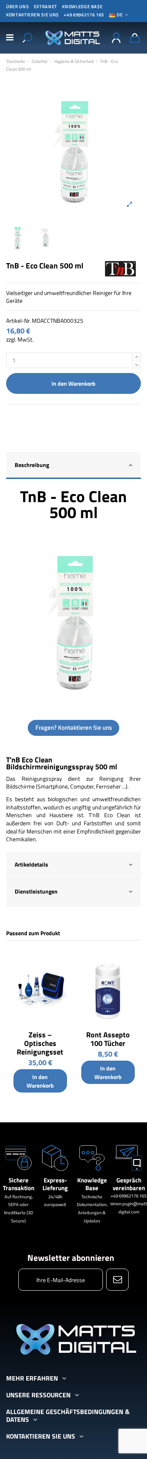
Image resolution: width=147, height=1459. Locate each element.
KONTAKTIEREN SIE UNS (32, 14)
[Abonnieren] (117, 1280)
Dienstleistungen (36, 891)
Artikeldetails (31, 864)
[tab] (73, 466)
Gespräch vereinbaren (129, 1184)
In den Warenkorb (73, 383)
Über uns (17, 6)
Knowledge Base (82, 6)
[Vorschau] (64, 960)
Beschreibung (32, 464)
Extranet (45, 6)
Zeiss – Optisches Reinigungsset (40, 1043)
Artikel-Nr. (18, 321)
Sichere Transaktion (18, 1184)
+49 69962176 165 (84, 14)
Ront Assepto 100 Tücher (108, 1039)
